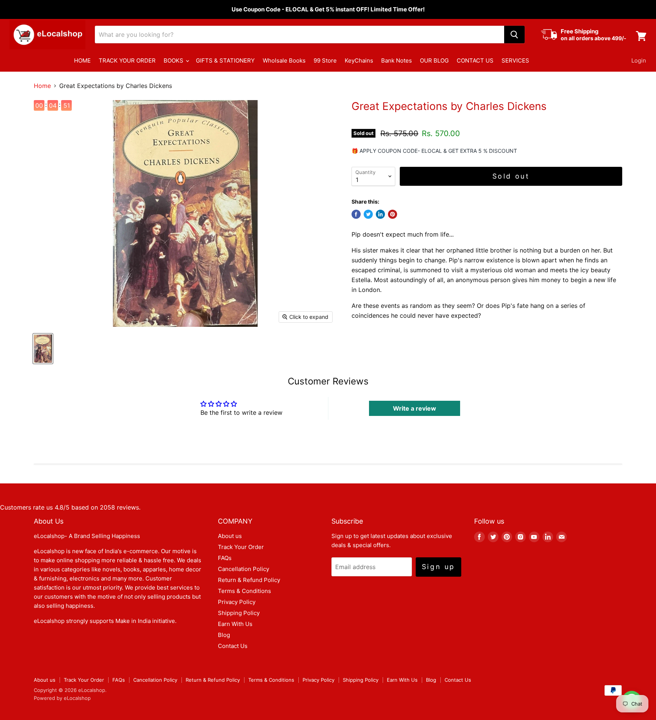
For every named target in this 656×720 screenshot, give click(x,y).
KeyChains (359, 60)
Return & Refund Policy (249, 580)
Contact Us (233, 645)
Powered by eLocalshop (62, 698)
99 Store (325, 60)
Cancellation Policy (243, 569)
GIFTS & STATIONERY (225, 60)
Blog (224, 634)
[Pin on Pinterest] (392, 214)
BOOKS (174, 60)
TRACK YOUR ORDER (127, 60)
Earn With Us (235, 623)
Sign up (438, 567)
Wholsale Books (284, 60)
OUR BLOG (434, 60)
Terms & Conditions (244, 591)
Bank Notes (396, 60)
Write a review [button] (414, 408)
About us (230, 536)
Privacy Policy (236, 601)
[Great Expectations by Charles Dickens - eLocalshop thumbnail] (43, 349)
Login (638, 60)
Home (42, 85)
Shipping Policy (239, 612)
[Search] (514, 34)
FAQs (225, 558)
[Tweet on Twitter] (368, 214)
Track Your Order (241, 547)
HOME (82, 60)
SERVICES (515, 60)
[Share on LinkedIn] (380, 214)
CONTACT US (475, 60)
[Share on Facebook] (356, 214)
